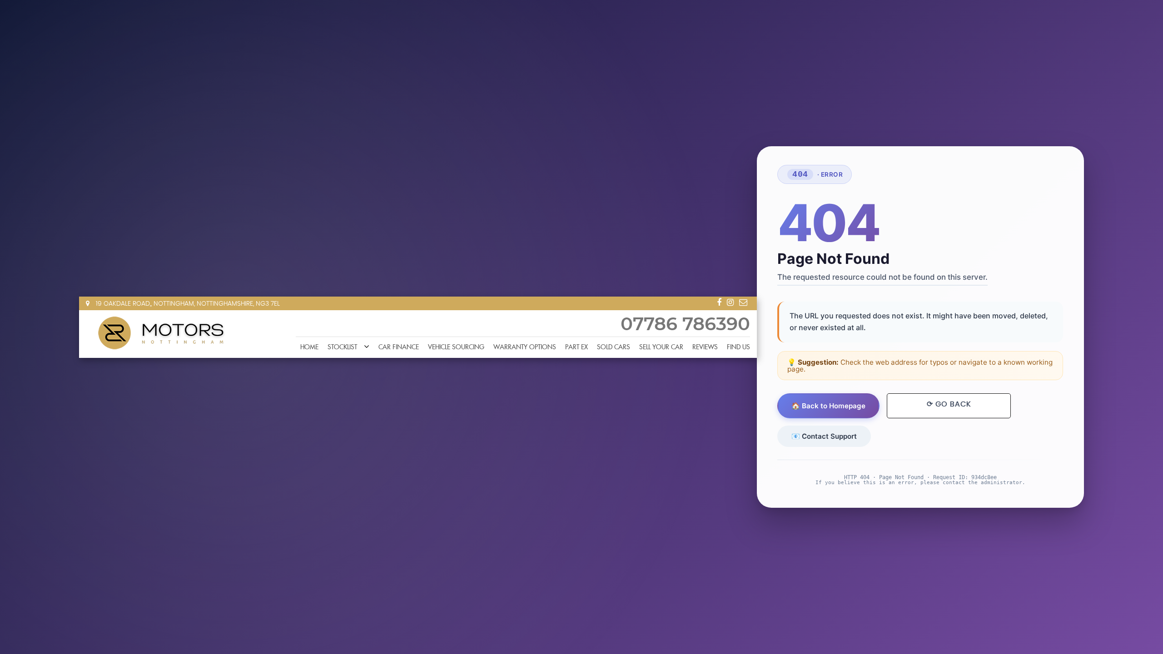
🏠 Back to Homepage (829, 405)
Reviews (705, 347)
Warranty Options (524, 347)
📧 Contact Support (824, 436)
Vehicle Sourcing (456, 347)
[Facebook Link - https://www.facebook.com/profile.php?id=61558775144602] (719, 302)
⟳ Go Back (949, 404)
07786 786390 (685, 325)
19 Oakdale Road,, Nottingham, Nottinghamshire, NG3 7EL (187, 304)
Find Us (738, 347)
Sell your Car (661, 347)
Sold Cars (613, 347)
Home (309, 347)
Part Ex (576, 347)
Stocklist (342, 347)
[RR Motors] (161, 333)
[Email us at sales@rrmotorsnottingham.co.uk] (743, 302)
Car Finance (398, 347)
